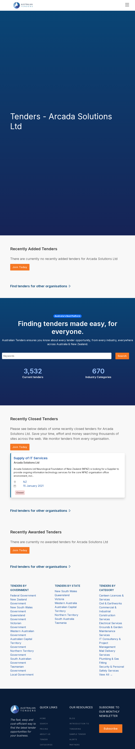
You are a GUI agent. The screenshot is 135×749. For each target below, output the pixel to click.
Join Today (20, 267)
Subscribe (110, 728)
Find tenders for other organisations (39, 286)
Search (122, 355)
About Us (45, 734)
